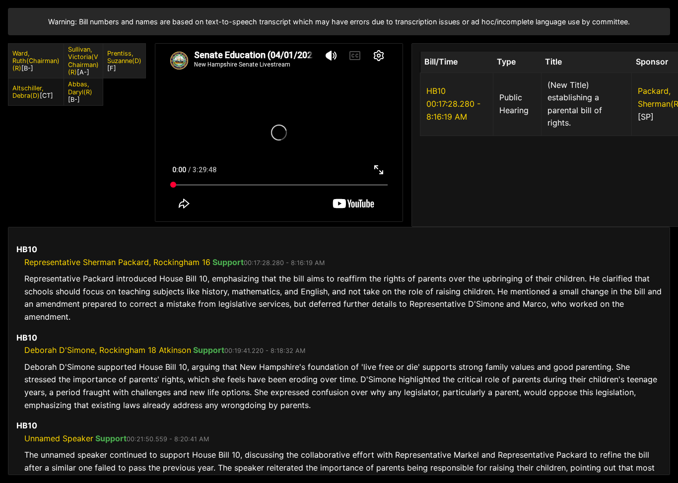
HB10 (436, 91)
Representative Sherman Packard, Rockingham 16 (117, 262)
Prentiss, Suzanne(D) (124, 57)
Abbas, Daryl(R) (80, 87)
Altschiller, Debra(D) (28, 91)
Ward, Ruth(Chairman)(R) (36, 61)
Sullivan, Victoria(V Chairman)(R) (83, 61)
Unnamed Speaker (58, 438)
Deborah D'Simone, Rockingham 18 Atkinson (107, 350)
